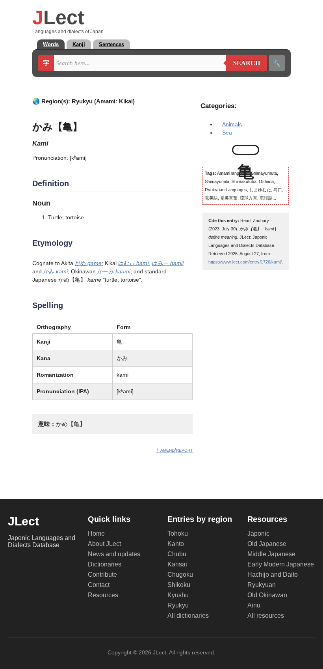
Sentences (111, 44)
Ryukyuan (261, 584)
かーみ (113, 271)
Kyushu (178, 595)
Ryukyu (178, 605)
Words (51, 44)
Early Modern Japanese (280, 564)
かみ (55, 271)
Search (243, 63)
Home (96, 533)
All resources (265, 615)
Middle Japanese (271, 554)
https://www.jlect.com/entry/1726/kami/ (245, 262)
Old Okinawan (267, 595)
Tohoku (177, 533)
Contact (99, 584)
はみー (168, 263)
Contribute (102, 574)
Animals (232, 124)
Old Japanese (266, 543)
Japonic (258, 533)
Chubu (176, 554)
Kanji (78, 44)
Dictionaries (104, 564)
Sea (227, 132)
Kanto (175, 543)
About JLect (104, 543)
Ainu (253, 605)
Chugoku (180, 574)
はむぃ (133, 263)
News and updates (114, 554)
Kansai (177, 564)
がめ (88, 263)
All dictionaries (188, 615)
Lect (58, 17)
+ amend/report (174, 450)
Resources (103, 595)
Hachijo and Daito (272, 574)
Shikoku (178, 584)
